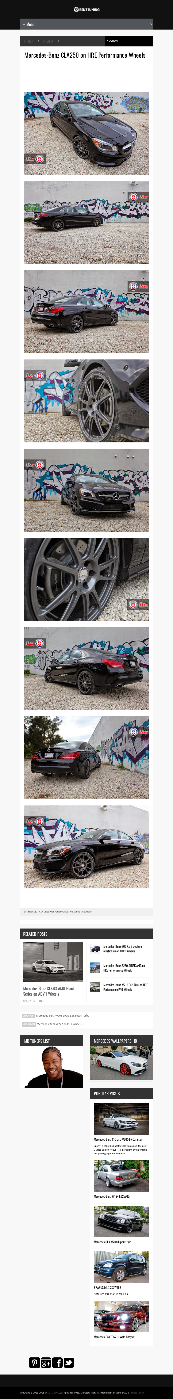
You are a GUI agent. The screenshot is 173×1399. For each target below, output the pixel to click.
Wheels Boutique (83, 912)
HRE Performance (59, 912)
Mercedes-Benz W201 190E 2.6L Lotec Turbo (62, 1015)
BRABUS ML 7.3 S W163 (107, 1287)
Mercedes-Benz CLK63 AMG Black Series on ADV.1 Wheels (49, 991)
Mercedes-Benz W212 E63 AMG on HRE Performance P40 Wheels (125, 987)
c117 (36, 912)
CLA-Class (44, 912)
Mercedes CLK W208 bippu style (112, 1241)
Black (48, 41)
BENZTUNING (52, 1393)
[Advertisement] (87, 74)
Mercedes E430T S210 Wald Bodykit (114, 1336)
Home (28, 41)
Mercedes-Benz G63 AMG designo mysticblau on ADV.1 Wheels (122, 948)
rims (71, 912)
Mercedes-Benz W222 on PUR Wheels (59, 1024)
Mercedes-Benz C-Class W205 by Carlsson (118, 1139)
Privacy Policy (137, 1393)
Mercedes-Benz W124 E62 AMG (112, 1196)
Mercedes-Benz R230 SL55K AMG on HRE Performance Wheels (124, 967)
